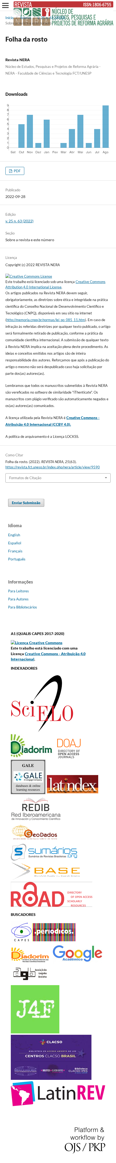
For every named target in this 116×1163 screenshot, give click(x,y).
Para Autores (18, 599)
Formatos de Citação (25, 478)
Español (14, 543)
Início (9, 18)
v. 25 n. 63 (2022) (51, 18)
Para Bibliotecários (22, 607)
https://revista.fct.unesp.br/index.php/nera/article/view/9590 (52, 467)
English (14, 535)
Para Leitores (18, 591)
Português (16, 559)
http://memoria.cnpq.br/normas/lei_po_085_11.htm (45, 320)
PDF (17, 171)
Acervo (25, 18)
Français (15, 551)
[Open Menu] (5, 5)
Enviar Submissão (26, 503)
